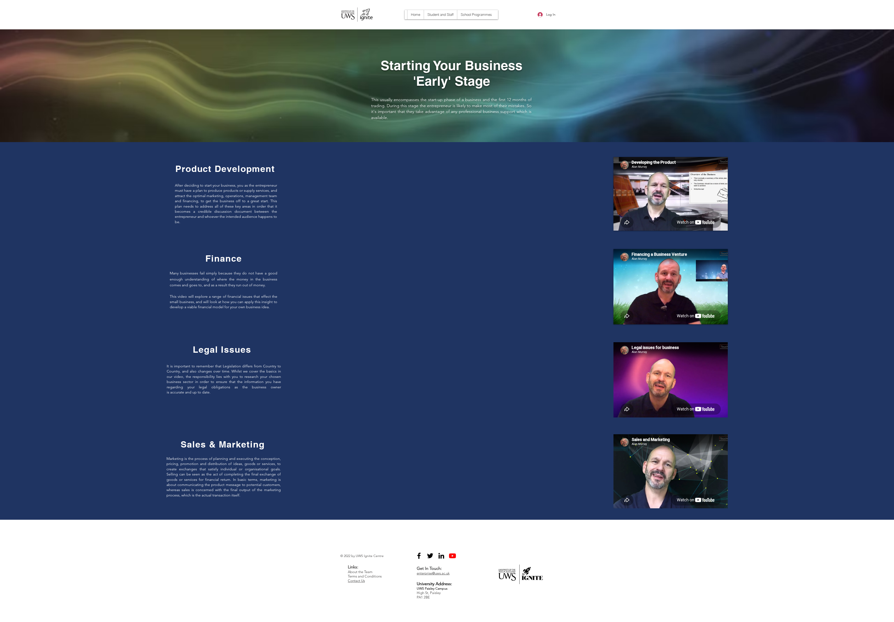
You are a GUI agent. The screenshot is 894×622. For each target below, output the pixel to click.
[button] (476, 14)
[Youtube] (452, 556)
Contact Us (356, 580)
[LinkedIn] (441, 556)
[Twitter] (430, 556)
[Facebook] (419, 556)
